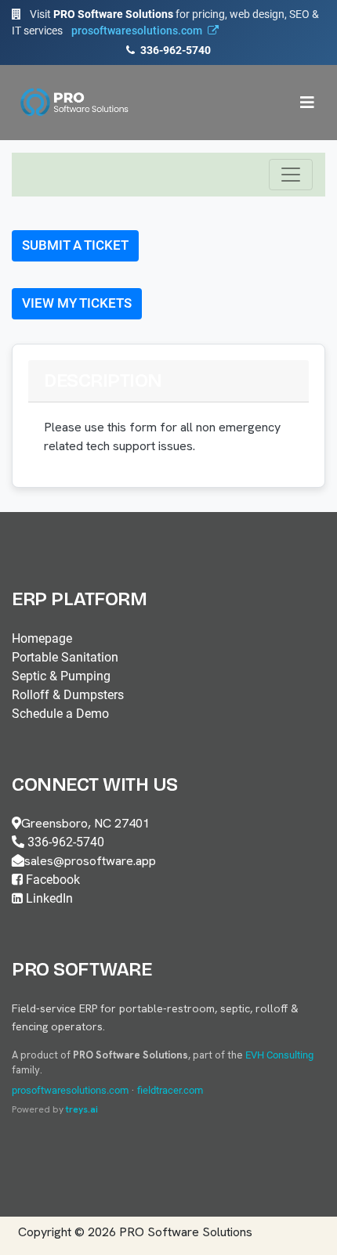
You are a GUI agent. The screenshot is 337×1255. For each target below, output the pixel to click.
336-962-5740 (174, 50)
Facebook (51, 879)
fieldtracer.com (170, 1090)
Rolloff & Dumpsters (68, 694)
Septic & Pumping (61, 676)
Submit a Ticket (75, 245)
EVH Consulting (279, 1055)
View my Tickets (77, 303)
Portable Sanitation (65, 657)
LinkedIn (48, 898)
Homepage (42, 638)
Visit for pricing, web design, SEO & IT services (165, 22)
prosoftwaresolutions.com (70, 1090)
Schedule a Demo (60, 713)
